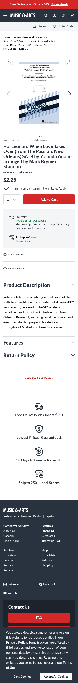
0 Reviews (8, 172)
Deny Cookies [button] (22, 676)
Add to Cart (49, 199)
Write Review (25, 172)
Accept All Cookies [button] (56, 676)
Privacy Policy (16, 642)
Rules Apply (59, 4)
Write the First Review (39, 378)
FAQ (39, 617)
